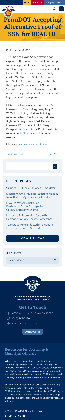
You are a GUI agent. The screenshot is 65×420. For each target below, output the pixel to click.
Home (27, 2)
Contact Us (37, 2)
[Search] (55, 166)
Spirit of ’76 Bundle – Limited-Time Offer (30, 187)
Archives (13, 253)
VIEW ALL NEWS (32, 238)
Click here (28, 133)
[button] (55, 9)
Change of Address (54, 2)
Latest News (40, 144)
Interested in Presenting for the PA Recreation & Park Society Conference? (30, 217)
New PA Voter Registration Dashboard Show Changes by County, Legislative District (24, 206)
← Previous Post (13, 154)
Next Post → (54, 154)
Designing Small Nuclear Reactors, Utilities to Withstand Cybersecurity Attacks (32, 195)
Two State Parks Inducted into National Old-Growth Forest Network (30, 226)
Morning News (26, 144)
